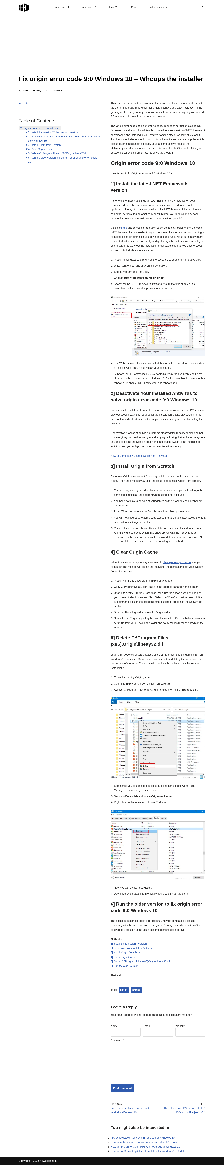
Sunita (25, 90)
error (123, 990)
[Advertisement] (111, 49)
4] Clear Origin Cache (40, 149)
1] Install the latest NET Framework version (53, 132)
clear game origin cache (177, 562)
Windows (57, 90)
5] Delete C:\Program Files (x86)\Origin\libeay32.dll (57, 153)
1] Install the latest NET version (129, 943)
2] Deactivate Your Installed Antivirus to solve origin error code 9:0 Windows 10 (64, 138)
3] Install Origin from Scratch (44, 145)
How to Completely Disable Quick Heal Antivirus (139, 455)
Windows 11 (62, 7)
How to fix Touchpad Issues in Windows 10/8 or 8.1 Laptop (144, 1142)
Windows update (159, 7)
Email (147, 1026)
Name (115, 1026)
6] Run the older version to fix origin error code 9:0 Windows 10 (62, 159)
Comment (117, 1040)
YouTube (24, 103)
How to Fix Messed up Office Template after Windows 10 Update (148, 1151)
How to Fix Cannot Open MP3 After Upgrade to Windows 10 (145, 1146)
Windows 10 (89, 7)
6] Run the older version (124, 966)
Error (134, 7)
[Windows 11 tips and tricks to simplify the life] (24, 7)
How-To (113, 7)
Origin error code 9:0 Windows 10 (41, 128)
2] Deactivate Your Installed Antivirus (132, 948)
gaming (136, 990)
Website (180, 1026)
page (124, 227)
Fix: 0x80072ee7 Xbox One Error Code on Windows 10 (143, 1137)
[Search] (203, 7)
